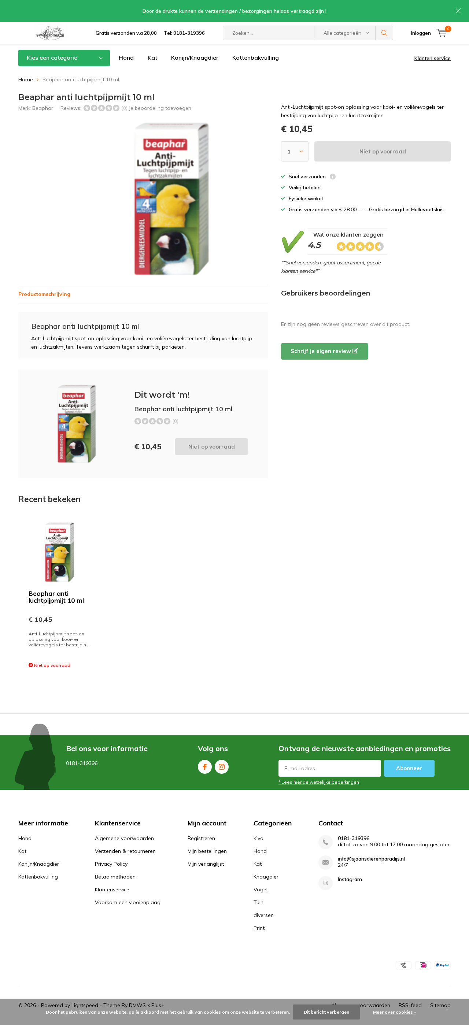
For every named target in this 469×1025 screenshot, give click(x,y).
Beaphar (42, 108)
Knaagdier (266, 876)
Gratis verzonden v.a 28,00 (126, 33)
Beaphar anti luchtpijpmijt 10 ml (56, 597)
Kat (152, 57)
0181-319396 (353, 838)
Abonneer (409, 768)
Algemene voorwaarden (124, 838)
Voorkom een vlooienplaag (127, 902)
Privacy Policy (111, 864)
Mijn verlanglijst (206, 864)
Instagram (222, 767)
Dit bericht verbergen (326, 1012)
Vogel (260, 889)
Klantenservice (112, 889)
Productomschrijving (44, 294)
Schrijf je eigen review (321, 351)
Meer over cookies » (394, 1012)
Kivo (258, 838)
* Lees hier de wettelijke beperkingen (318, 782)
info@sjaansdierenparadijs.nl (371, 859)
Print (259, 928)
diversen (264, 915)
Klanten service (432, 58)
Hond (126, 57)
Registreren (201, 838)
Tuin (258, 902)
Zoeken (384, 33)
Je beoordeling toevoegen (160, 108)
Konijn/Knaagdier (194, 57)
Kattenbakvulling (255, 57)
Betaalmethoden (115, 876)
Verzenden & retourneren (125, 851)
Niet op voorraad (382, 151)
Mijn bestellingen (207, 851)
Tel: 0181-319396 (184, 33)
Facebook (205, 767)
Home (25, 79)
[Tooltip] (333, 177)
